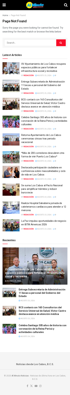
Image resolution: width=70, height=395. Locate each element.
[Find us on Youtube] (36, 386)
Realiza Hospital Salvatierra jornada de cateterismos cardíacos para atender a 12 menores (43, 207)
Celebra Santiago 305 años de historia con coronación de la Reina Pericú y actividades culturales (44, 121)
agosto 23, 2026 (44, 179)
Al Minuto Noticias (20, 376)
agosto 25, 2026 (44, 75)
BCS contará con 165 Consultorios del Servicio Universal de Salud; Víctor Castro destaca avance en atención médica (43, 103)
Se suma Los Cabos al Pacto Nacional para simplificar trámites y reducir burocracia (42, 189)
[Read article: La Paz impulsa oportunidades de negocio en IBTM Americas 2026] (11, 225)
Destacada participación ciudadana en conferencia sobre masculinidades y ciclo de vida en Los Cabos (43, 171)
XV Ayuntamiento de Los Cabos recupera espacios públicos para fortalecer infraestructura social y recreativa (43, 67)
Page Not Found (18, 15)
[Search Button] (65, 5)
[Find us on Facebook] (27, 386)
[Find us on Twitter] (31, 386)
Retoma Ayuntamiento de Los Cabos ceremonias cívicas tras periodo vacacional (41, 139)
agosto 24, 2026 (44, 129)
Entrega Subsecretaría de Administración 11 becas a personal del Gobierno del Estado (43, 85)
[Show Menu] (4, 5)
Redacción (29, 75)
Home (5, 15)
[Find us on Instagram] (40, 386)
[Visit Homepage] (35, 5)
